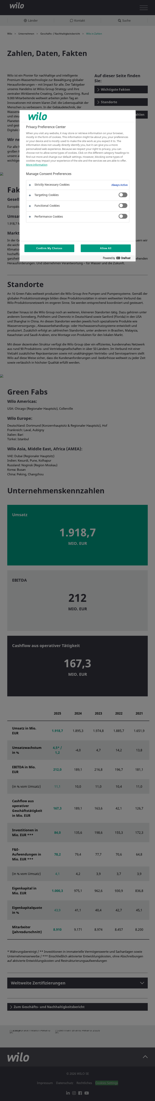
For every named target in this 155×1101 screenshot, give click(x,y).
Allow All (105, 248)
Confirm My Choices (49, 248)
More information (36, 164)
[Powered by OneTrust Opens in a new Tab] (118, 258)
